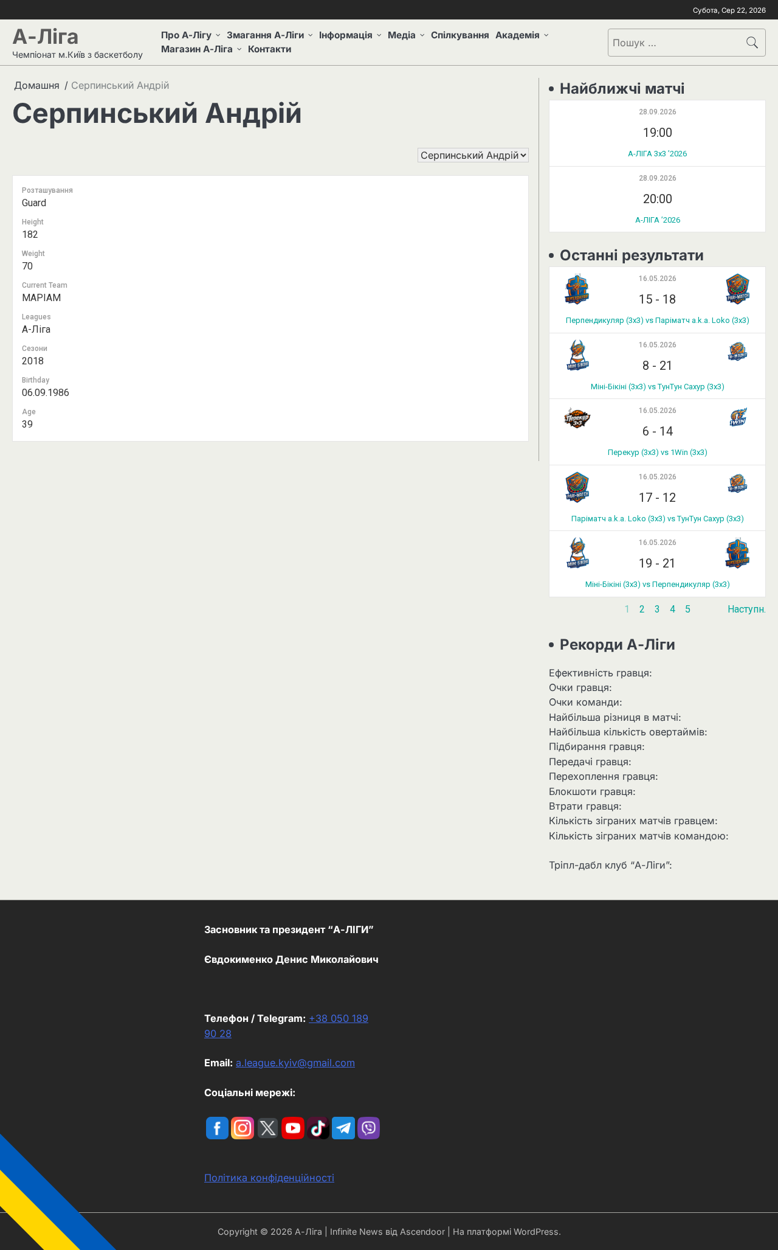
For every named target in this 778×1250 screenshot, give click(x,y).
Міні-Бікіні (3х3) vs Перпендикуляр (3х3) (657, 584)
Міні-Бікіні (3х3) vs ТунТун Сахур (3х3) (658, 386)
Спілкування (460, 35)
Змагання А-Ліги (265, 35)
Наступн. (747, 609)
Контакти (269, 49)
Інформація (346, 35)
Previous (568, 609)
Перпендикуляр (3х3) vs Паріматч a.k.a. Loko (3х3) (657, 320)
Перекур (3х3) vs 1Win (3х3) (657, 452)
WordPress (536, 1231)
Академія (517, 35)
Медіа (402, 35)
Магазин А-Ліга (197, 49)
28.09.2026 (657, 112)
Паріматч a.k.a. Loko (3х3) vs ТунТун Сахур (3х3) (657, 518)
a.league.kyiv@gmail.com (295, 1063)
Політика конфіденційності (269, 1178)
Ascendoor (422, 1231)
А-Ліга (45, 36)
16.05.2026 (657, 278)
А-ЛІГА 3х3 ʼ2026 (657, 153)
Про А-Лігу (186, 35)
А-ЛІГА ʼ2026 (657, 219)
